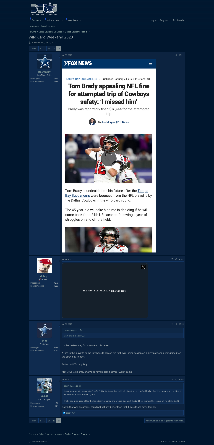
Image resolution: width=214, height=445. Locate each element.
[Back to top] (172, 259)
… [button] (44, 48)
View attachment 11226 (75, 335)
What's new (53, 20)
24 (49, 48)
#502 (181, 259)
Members (73, 20)
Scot (44, 340)
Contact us (165, 441)
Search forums (48, 25)
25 (54, 48)
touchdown (36, 42)
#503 (181, 324)
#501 (181, 55)
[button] (62, 20)
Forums (36, 20)
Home (182, 441)
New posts (34, 25)
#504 (181, 379)
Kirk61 (44, 396)
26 (58, 48)
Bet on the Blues (39, 441)
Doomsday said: (71, 330)
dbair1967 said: (71, 385)
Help (174, 441)
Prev (34, 48)
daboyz (44, 276)
